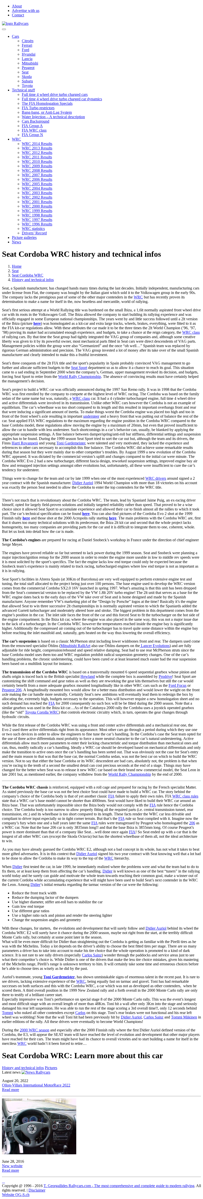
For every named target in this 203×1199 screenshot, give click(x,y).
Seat (25, 72)
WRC (16, 139)
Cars (15, 36)
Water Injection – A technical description (53, 117)
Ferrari (27, 45)
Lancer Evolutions (155, 646)
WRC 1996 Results (37, 224)
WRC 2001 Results (37, 202)
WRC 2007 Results (37, 175)
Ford (25, 50)
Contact (18, 15)
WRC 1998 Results (37, 215)
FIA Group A (32, 126)
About (17, 6)
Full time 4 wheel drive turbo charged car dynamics (62, 99)
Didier (17, 867)
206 (192, 823)
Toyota (27, 85)
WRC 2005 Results (37, 184)
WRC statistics (33, 228)
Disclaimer (36, 1190)
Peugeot (28, 68)
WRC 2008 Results (37, 170)
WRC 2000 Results (37, 206)
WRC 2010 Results (37, 161)
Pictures (51, 1068)
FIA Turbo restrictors (38, 108)
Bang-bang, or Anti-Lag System (47, 112)
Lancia (27, 59)
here (26, 518)
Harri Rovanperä (25, 443)
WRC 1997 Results (37, 220)
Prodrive (165, 676)
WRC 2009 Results (37, 166)
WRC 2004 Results (37, 188)
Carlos (80, 1013)
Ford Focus (177, 685)
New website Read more (12, 1168)
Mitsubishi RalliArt (75, 646)
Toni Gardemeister (70, 443)
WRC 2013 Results (37, 148)
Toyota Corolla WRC (42, 712)
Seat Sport (79, 367)
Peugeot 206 (12, 690)
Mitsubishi (30, 63)
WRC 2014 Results (37, 144)
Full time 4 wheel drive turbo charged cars (55, 94)
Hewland (87, 676)
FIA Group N (32, 135)
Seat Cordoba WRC (27, 275)
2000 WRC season (34, 1030)
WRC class (191, 332)
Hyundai (28, 54)
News (16, 242)
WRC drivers (155, 478)
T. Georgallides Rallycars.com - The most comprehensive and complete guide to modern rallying (119, 1186)
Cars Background (35, 121)
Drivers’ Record (34, 233)
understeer (91, 416)
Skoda (27, 76)
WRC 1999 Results (37, 211)
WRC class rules (185, 796)
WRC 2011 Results (37, 157)
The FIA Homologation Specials (47, 103)
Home (17, 266)
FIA (52, 703)
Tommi (7, 1013)
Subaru (27, 81)
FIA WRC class (34, 130)
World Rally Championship (79, 376)
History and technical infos (33, 280)
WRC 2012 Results (37, 152)
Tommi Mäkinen (184, 1017)
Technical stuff (23, 90)
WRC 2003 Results (37, 193)
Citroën (27, 41)
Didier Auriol (82, 483)
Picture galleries (24, 237)
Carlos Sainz (92, 955)
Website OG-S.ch (15, 1195)
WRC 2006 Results (37, 179)
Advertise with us (25, 10)
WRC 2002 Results (37, 197)
